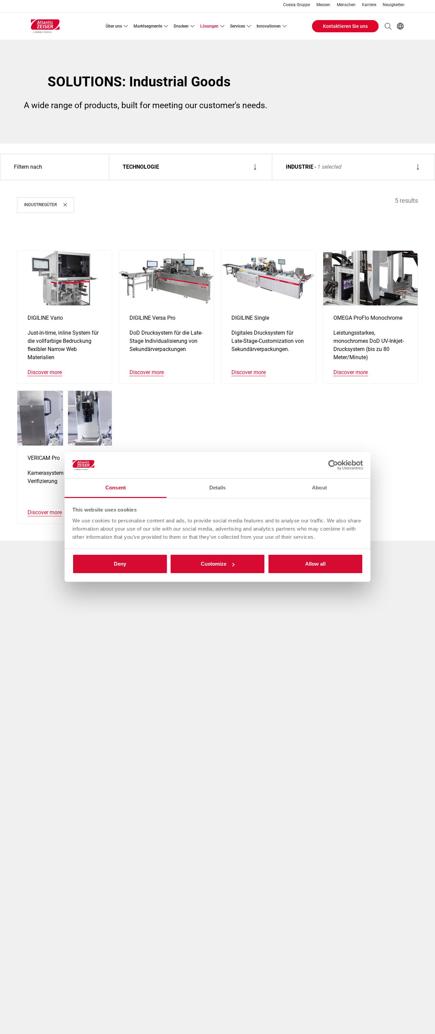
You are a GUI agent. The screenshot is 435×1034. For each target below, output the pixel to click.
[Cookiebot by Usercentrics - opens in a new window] (333, 465)
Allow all (315, 564)
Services (237, 26)
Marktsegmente (148, 26)
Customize (213, 564)
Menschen (346, 5)
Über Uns (114, 26)
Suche (388, 26)
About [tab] (319, 487)
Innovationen (269, 26)
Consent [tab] (115, 487)
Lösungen (209, 26)
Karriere (369, 5)
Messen (323, 5)
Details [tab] (217, 487)
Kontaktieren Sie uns (345, 26)
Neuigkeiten (393, 5)
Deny (120, 564)
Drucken (181, 26)
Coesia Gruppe (296, 5)
